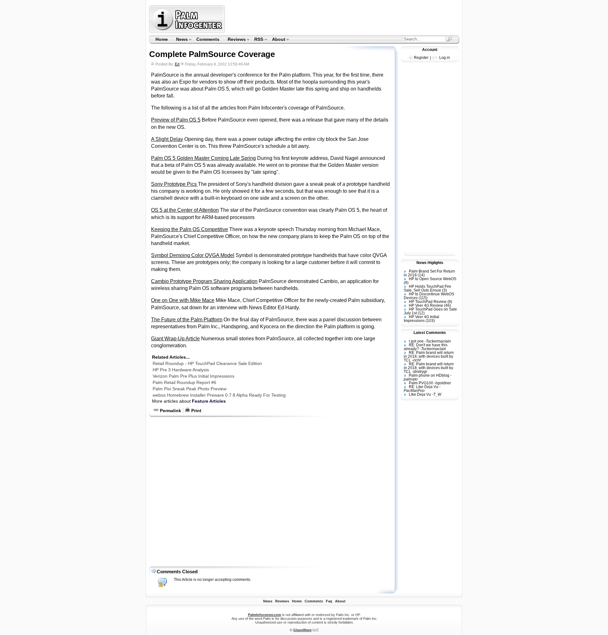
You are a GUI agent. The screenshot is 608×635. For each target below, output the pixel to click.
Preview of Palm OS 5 (175, 120)
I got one (416, 341)
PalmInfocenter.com (264, 615)
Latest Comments (430, 333)
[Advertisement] (343, 19)
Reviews (235, 40)
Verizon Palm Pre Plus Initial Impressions (193, 376)
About (276, 40)
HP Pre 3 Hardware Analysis (181, 369)
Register (421, 58)
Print (195, 410)
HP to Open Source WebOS (432, 279)
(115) (423, 298)
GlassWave (302, 630)
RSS (256, 40)
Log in (444, 58)
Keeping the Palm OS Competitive (189, 229)
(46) (447, 305)
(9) (406, 283)
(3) (444, 290)
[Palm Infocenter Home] (187, 31)
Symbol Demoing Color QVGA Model (192, 255)
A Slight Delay (167, 139)
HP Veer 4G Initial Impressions (421, 319)
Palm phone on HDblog (429, 375)
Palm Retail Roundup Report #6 (184, 382)
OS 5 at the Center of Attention (185, 210)
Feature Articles (209, 401)
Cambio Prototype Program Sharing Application (204, 281)
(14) (421, 275)
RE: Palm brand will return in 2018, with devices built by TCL (429, 356)
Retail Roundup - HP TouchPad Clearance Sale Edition (207, 363)
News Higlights (429, 263)
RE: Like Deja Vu (423, 387)
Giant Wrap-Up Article (175, 338)
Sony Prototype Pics (174, 184)
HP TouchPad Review (427, 302)
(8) (449, 302)
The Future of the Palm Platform (186, 319)
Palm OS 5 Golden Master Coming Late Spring (203, 158)
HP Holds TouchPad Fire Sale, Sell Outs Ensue (427, 288)
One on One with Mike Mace (182, 300)
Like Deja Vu (420, 394)
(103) (430, 321)
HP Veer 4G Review (426, 305)
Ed (177, 64)
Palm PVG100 (421, 383)
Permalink (170, 410)
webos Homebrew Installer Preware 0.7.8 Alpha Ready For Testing (219, 395)
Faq (329, 601)
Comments (207, 39)
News (180, 40)
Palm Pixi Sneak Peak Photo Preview (189, 388)
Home (161, 39)
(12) (421, 313)
